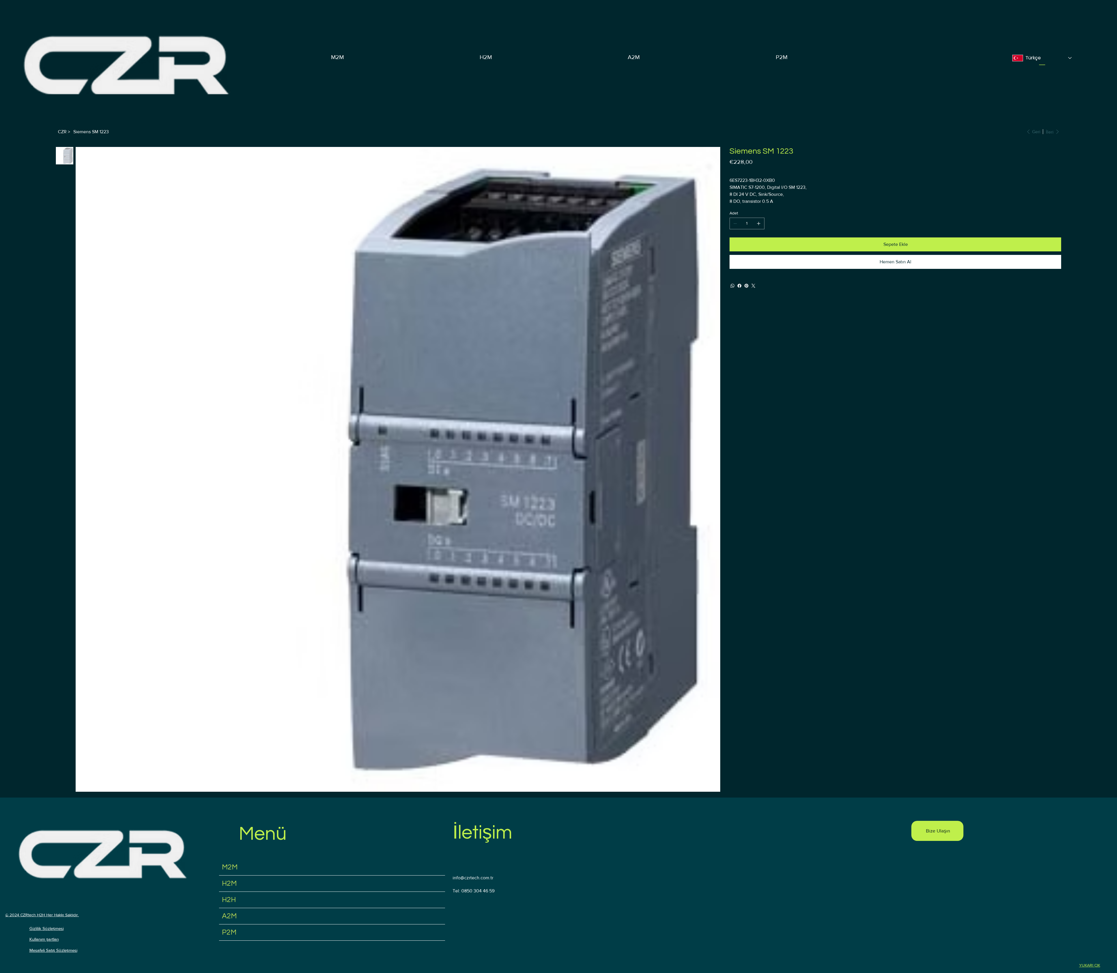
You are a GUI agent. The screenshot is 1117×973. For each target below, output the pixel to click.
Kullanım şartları (44, 939)
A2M (229, 916)
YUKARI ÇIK (1089, 965)
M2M (230, 867)
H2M (229, 883)
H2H (229, 899)
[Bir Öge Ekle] (758, 223)
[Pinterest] (746, 286)
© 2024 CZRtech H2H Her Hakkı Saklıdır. (42, 914)
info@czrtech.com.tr (473, 877)
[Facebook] (739, 286)
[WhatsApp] (732, 286)
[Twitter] (753, 286)
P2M (229, 932)
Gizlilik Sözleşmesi (46, 928)
